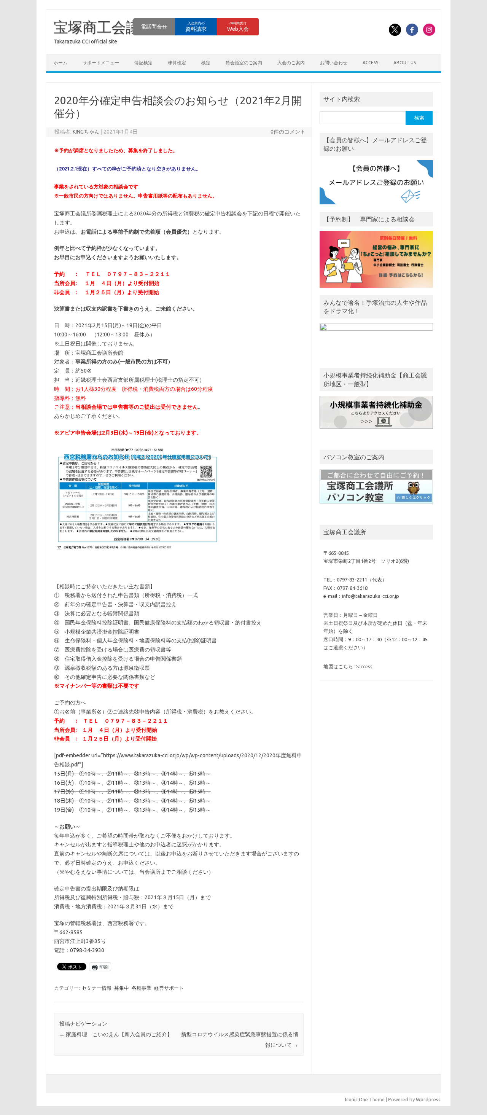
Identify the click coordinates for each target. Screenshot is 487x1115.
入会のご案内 (291, 62)
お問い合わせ (333, 62)
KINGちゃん (86, 132)
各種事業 (141, 988)
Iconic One (356, 1099)
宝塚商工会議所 (104, 27)
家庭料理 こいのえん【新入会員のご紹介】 (115, 1034)
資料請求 (196, 26)
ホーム (60, 62)
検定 (205, 62)
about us (404, 62)
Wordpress (428, 1099)
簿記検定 (143, 62)
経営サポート (169, 988)
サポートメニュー (101, 62)
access (370, 62)
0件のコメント (288, 132)
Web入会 (238, 26)
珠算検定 (177, 62)
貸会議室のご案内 (244, 62)
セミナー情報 (96, 988)
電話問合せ (154, 27)
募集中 (121, 988)
